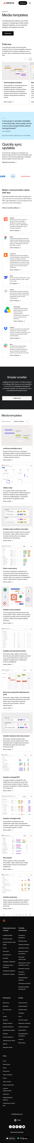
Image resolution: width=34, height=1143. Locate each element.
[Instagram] (17, 1126)
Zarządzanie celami (23, 948)
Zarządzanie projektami (9, 970)
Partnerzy (20, 1039)
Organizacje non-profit (9, 1040)
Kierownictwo (6, 1064)
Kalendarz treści (22, 941)
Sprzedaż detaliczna (8, 1026)
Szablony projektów (23, 1026)
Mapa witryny (21, 1042)
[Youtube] (23, 1126)
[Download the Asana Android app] (22, 1138)
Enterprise (5, 958)
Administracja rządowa (9, 1030)
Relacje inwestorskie (8, 1085)
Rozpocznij (23, 3)
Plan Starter (6, 951)
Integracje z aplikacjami (9, 961)
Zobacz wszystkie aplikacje (10, 208)
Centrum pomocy (22, 1002)
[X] (10, 1126)
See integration (14, 283)
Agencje (5, 1043)
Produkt (5, 1016)
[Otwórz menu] (30, 3)
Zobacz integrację (14, 230)
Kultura (5, 1078)
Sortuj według (6, 421)
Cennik (5, 948)
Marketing (5, 1006)
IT (3, 1013)
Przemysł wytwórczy (8, 1037)
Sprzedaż (5, 1020)
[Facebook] (20, 1126)
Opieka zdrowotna (7, 1023)
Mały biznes (6, 1002)
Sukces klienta (22, 1030)
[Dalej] (30, 914)
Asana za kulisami (7, 1074)
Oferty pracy (6, 1071)
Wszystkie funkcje (7, 938)
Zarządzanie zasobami (9, 974)
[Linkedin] (13, 1126)
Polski (19, 1120)
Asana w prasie (7, 1081)
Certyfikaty (21, 1013)
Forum (20, 1016)
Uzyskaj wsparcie (22, 1006)
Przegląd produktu (7, 935)
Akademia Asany (22, 1009)
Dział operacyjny (7, 1009)
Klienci (5, 1067)
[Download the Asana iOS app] (11, 1138)
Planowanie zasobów (23, 968)
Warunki (12, 1132)
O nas (4, 1061)
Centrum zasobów (23, 1020)
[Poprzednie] (3, 914)
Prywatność (6, 1094)
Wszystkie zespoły (7, 1047)
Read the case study (8, 162)
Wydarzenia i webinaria (24, 1023)
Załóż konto (17, 398)
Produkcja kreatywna (23, 944)
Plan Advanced (7, 954)
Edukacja (5, 1033)
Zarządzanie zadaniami (24, 983)
